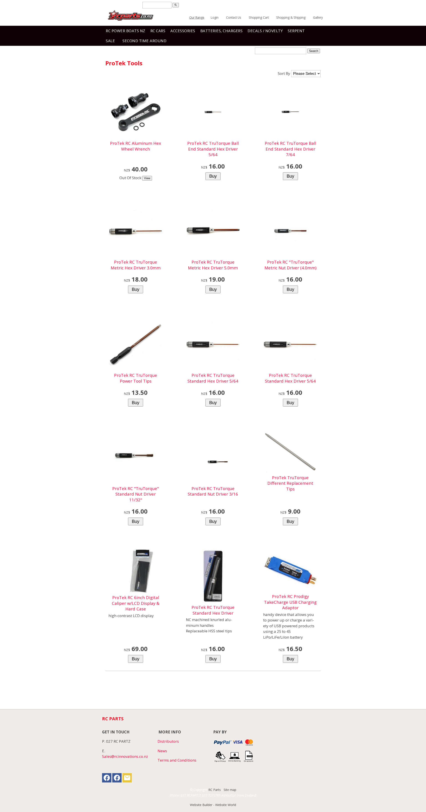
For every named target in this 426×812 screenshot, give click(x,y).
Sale (110, 40)
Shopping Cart (259, 17)
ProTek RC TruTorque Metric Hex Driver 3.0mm (136, 264)
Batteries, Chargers (221, 30)
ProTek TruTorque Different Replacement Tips (290, 483)
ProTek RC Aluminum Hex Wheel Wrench (135, 146)
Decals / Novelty (265, 30)
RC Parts (214, 790)
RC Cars (158, 30)
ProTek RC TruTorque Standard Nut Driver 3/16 (213, 491)
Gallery (318, 17)
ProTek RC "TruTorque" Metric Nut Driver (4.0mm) (290, 264)
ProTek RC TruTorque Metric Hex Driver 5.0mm (213, 264)
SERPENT (296, 30)
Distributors (168, 741)
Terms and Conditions (177, 760)
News (162, 750)
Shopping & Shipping (291, 17)
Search (313, 51)
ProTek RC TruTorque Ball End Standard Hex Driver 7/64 (290, 148)
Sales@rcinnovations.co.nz (125, 756)
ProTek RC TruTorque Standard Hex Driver (213, 610)
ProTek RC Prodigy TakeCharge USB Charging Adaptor (290, 602)
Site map (230, 790)
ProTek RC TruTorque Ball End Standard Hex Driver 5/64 (213, 148)
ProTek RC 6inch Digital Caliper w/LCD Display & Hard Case (136, 603)
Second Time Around (144, 40)
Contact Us (233, 17)
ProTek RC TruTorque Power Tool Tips (135, 378)
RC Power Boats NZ (125, 30)
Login (215, 17)
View (147, 178)
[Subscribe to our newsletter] (127, 778)
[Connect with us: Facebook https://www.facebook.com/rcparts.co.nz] (106, 778)
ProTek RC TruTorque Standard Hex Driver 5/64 (212, 378)
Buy (213, 176)
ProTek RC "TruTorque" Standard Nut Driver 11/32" (135, 494)
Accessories (182, 30)
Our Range (196, 17)
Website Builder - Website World (213, 805)
